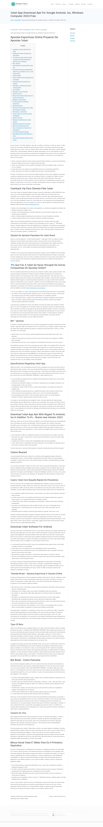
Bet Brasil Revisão (17, 105)
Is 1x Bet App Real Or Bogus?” (21, 131)
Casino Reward (17, 75)
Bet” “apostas (16, 63)
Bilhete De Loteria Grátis (19, 99)
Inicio (52, 4)
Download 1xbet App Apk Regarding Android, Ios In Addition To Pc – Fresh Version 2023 (23, 71)
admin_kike (15, 29)
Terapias (71, 4)
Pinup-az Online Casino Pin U (57, 796)
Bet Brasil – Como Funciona (20, 91)
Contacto (89, 4)
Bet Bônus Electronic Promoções (22, 123)
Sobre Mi (57, 4)
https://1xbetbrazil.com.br (32, 204)
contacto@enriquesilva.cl (60, 815)
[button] (66, 4)
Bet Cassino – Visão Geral (20, 111)
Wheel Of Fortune (17, 117)
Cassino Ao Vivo (17, 93)
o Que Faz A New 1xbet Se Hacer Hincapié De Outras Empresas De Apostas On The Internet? (22, 59)
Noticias (83, 4)
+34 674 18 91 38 (58, 813)
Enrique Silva (22, 824)
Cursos (64, 4)
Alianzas (77, 4)
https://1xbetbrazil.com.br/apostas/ (35, 288)
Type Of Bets (16, 89)
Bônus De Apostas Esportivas (21, 125)
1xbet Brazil (44, 29)
